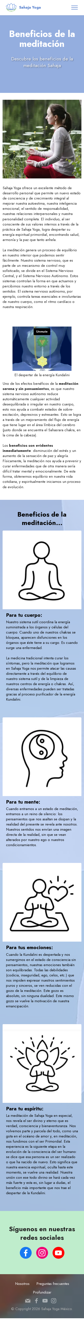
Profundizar (42, 1292)
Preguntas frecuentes (52, 1283)
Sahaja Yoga (30, 7)
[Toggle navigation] (74, 7)
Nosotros (22, 1283)
